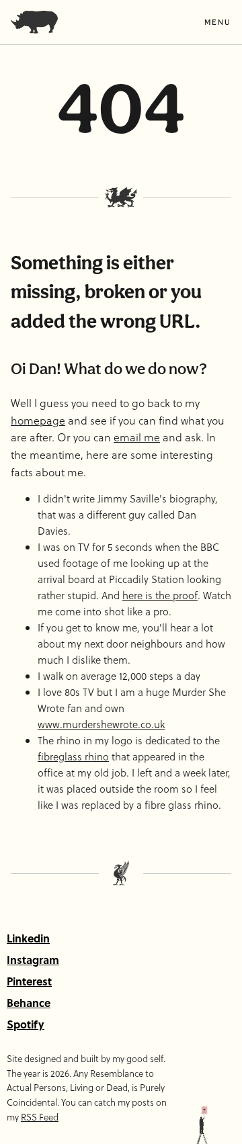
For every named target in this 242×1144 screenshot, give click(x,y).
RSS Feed (39, 1116)
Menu (217, 22)
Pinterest (29, 981)
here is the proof (160, 595)
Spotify (25, 1024)
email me (137, 437)
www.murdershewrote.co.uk (101, 724)
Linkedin (28, 938)
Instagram (33, 959)
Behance (28, 1002)
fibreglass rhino (73, 756)
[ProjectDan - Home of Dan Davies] (34, 22)
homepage (38, 420)
